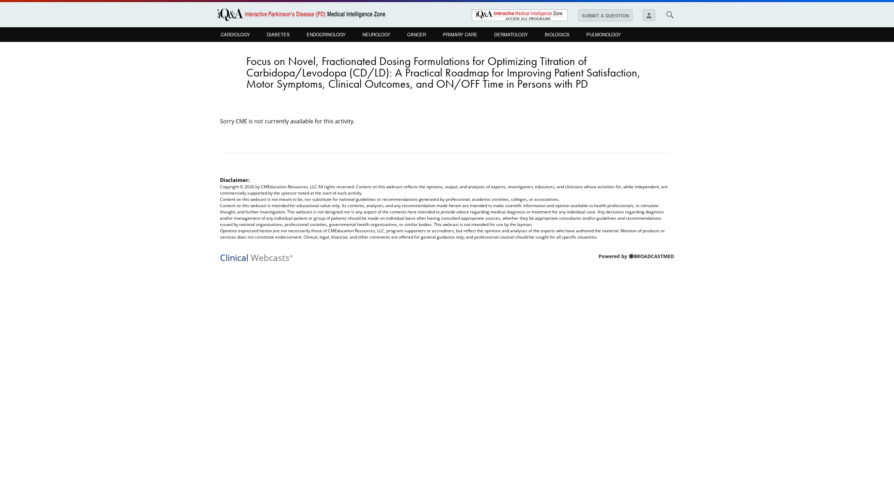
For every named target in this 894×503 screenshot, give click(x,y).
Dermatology (511, 34)
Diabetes (278, 34)
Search (669, 14)
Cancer (416, 34)
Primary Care (460, 34)
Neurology (376, 34)
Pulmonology (603, 34)
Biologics (557, 34)
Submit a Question (605, 15)
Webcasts (256, 257)
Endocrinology (326, 34)
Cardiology (235, 34)
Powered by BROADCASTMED (636, 256)
